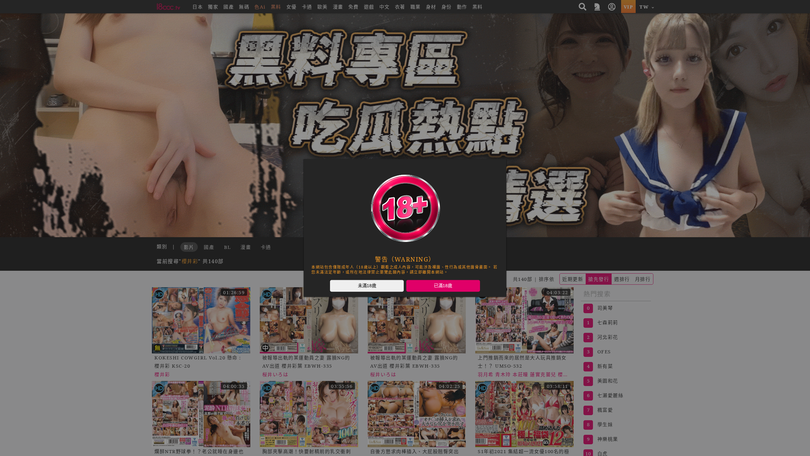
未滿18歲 (367, 285)
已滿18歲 (443, 285)
